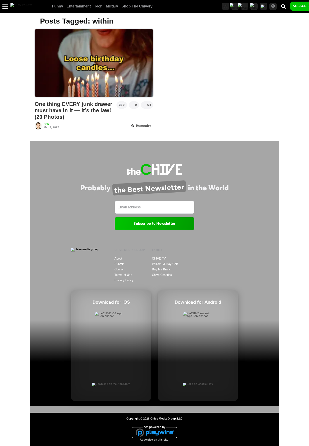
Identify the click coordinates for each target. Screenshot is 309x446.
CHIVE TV (159, 258)
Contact (119, 269)
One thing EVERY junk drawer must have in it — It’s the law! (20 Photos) (73, 110)
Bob (46, 124)
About (118, 258)
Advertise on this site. (154, 439)
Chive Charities (162, 275)
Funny (57, 6)
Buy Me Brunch (162, 269)
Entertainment (79, 6)
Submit (119, 264)
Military (112, 6)
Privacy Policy (123, 280)
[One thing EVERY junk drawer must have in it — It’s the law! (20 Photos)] (94, 63)
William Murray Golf (165, 264)
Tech (98, 6)
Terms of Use (123, 275)
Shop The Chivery (136, 6)
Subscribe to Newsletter (154, 223)
